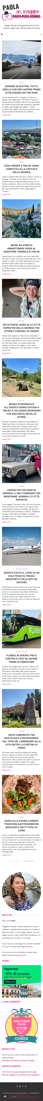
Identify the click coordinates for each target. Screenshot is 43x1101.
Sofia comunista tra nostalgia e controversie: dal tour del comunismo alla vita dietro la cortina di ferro (21, 741)
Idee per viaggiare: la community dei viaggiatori (21, 1075)
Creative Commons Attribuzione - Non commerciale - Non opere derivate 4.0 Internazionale (22, 1097)
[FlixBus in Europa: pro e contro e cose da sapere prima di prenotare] (21, 629)
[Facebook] (17, 1086)
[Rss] (25, 1086)
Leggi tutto (6, 115)
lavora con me (20, 955)
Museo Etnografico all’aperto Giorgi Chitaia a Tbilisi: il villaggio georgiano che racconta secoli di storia (21, 411)
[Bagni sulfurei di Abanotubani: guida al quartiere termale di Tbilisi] (21, 218)
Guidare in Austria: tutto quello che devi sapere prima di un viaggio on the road (21, 89)
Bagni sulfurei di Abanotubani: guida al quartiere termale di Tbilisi (22, 248)
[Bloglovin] (23, 1086)
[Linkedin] (19, 1086)
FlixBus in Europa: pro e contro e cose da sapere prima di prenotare (22, 658)
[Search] (41, 34)
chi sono (29, 947)
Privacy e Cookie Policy (21, 1095)
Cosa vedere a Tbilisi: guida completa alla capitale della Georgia (21, 169)
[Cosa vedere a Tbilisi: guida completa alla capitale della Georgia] (21, 139)
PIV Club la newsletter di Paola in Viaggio (18, 1061)
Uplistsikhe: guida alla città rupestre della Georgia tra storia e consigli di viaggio (21, 328)
